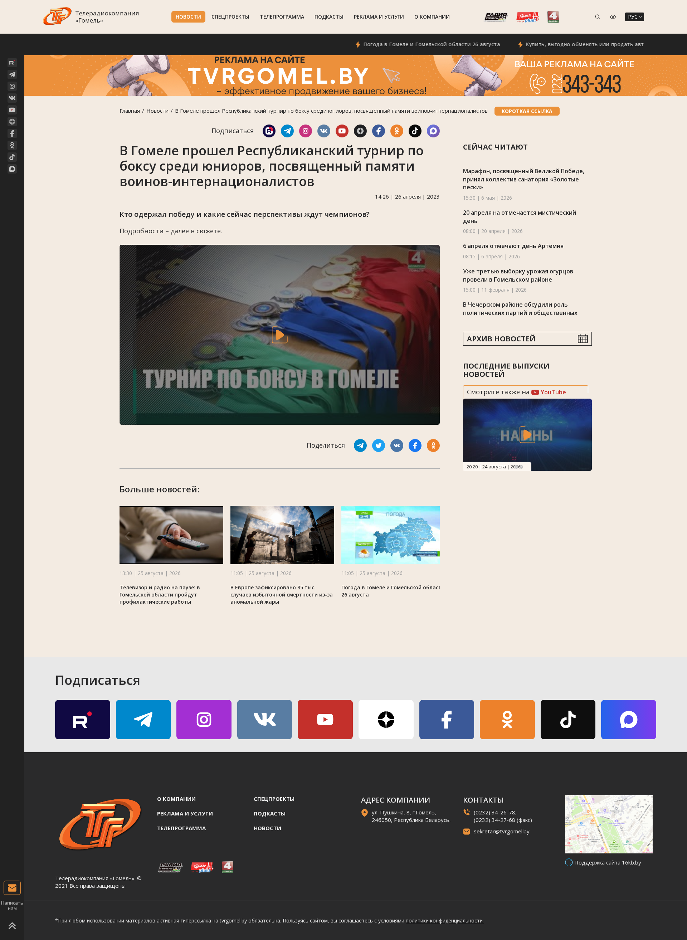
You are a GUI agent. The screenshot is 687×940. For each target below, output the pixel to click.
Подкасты (329, 16)
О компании (432, 16)
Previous (516, 467)
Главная (130, 110)
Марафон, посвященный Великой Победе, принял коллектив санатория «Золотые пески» (523, 179)
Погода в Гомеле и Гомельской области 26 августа (401, 44)
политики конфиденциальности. (445, 920)
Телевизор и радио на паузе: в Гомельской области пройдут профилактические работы (160, 594)
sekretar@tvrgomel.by (502, 831)
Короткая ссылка (527, 111)
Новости (188, 16)
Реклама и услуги (379, 16)
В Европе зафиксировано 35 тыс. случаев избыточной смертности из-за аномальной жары (281, 594)
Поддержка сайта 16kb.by (607, 862)
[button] (432, 536)
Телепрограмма (282, 16)
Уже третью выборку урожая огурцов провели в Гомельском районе (518, 275)
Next (521, 467)
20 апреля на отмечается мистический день (519, 217)
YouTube (552, 392)
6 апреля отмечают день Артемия (513, 246)
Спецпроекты (230, 16)
